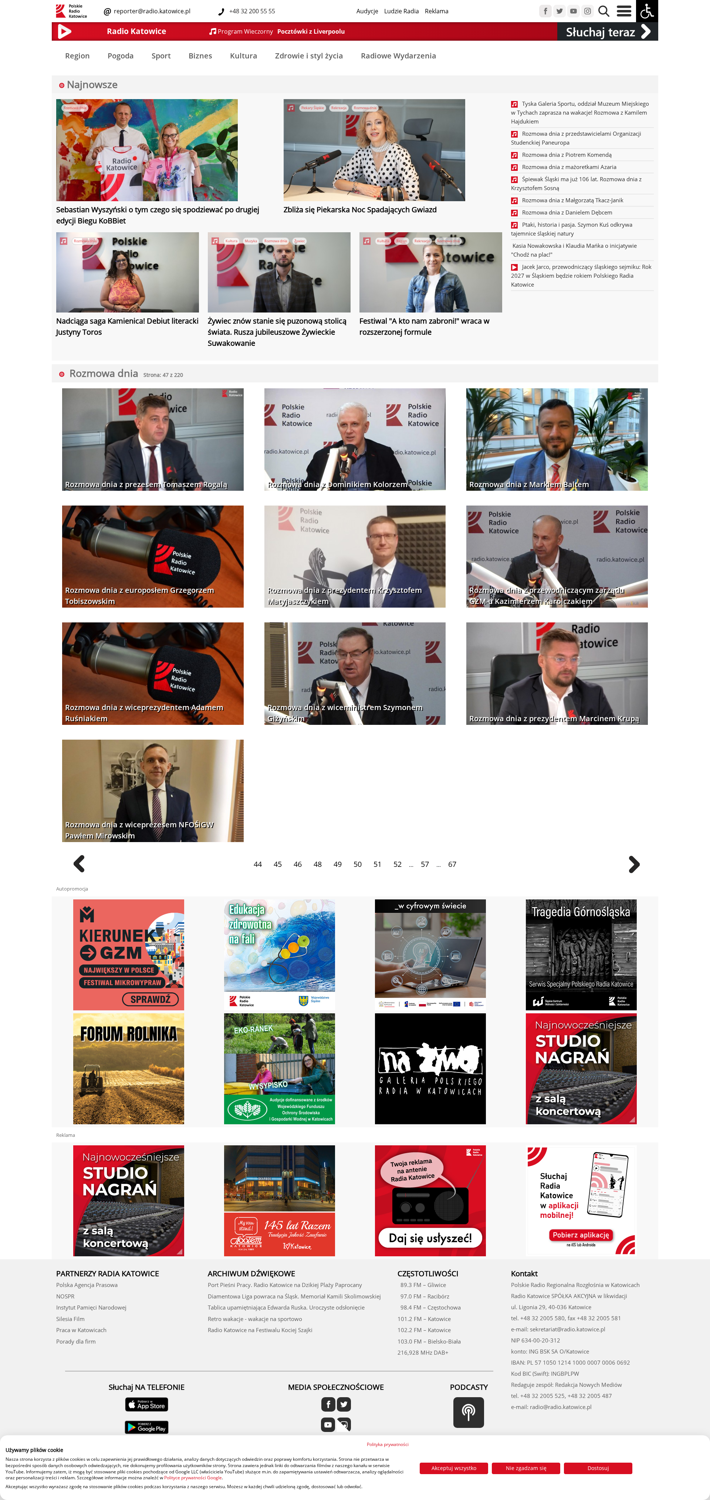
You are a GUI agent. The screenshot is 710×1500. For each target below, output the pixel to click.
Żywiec (299, 241)
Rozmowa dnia (75, 107)
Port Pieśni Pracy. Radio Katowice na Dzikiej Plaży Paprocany (285, 1284)
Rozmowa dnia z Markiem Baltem (529, 484)
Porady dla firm (76, 1341)
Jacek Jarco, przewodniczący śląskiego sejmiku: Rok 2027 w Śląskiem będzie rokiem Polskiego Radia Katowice (581, 275)
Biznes (200, 56)
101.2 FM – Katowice (424, 1318)
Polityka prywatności (388, 1444)
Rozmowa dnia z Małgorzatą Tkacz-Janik (570, 200)
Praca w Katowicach (81, 1330)
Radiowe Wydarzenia (398, 56)
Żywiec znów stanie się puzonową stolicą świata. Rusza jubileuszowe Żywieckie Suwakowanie (277, 332)
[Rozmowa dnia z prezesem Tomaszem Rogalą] (153, 440)
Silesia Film (70, 1318)
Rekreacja (338, 107)
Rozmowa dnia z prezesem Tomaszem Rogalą (146, 484)
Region (77, 56)
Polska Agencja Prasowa (87, 1284)
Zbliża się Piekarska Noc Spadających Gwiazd (360, 209)
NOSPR (65, 1296)
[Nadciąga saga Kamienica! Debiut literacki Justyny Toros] (127, 273)
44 (258, 864)
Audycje (367, 11)
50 (358, 864)
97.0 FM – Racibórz (423, 1296)
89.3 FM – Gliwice (422, 1284)
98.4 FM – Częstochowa (429, 1307)
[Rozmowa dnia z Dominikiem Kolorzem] (355, 440)
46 (298, 864)
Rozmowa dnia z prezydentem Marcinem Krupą (554, 718)
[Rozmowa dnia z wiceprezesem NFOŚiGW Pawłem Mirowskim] (153, 792)
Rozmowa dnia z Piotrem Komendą (565, 154)
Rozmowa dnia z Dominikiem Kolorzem (337, 484)
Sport (161, 56)
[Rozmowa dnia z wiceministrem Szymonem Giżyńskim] (355, 674)
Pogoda (121, 56)
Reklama (437, 11)
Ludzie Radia (401, 11)
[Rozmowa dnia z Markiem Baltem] (557, 440)
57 (425, 864)
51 (377, 864)
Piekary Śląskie (312, 107)
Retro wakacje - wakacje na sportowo (255, 1318)
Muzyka (251, 241)
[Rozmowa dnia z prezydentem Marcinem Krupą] (557, 674)
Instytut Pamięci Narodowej (91, 1307)
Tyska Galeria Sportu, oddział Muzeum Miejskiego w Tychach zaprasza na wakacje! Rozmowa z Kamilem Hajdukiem (580, 112)
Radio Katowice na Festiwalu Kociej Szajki (260, 1330)
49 (338, 864)
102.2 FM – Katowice (424, 1330)
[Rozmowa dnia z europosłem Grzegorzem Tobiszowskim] (153, 557)
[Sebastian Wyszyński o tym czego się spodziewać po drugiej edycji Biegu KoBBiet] (147, 151)
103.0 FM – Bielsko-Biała (429, 1341)
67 (452, 864)
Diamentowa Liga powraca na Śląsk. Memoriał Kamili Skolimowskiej (294, 1296)
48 (318, 864)
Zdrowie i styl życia (309, 56)
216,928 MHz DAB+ (423, 1352)
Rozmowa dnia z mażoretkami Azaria (567, 166)
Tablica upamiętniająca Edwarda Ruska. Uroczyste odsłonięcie (286, 1307)
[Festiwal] (430, 273)
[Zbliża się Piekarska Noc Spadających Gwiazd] (374, 151)
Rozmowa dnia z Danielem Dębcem (565, 212)
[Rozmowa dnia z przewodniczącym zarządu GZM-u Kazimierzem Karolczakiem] (557, 557)
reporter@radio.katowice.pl (151, 11)
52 (397, 864)
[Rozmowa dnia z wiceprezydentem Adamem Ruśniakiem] (153, 674)
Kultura (243, 56)
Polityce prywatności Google (193, 1477)
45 (278, 864)
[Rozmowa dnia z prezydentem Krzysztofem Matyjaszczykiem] (355, 557)
